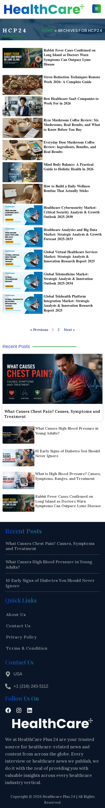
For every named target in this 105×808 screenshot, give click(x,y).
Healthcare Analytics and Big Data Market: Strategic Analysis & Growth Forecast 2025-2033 (73, 234)
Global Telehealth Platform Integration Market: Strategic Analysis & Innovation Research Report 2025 (68, 303)
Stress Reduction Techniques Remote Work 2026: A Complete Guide (72, 79)
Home (48, 30)
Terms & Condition (26, 648)
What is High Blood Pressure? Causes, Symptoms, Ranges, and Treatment (68, 476)
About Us (16, 614)
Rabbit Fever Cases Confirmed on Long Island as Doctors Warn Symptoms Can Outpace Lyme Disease (70, 57)
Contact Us (18, 625)
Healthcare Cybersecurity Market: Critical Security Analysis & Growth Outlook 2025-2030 (72, 212)
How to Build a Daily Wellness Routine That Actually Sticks (67, 188)
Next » (69, 329)
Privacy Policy (21, 636)
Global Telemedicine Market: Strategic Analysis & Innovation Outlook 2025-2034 (68, 278)
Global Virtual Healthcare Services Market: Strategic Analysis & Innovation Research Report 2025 (70, 256)
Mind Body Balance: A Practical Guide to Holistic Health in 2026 (69, 167)
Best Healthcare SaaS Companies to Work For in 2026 (71, 101)
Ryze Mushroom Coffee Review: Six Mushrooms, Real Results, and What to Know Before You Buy (72, 124)
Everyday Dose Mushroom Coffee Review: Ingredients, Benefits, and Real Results (70, 146)
